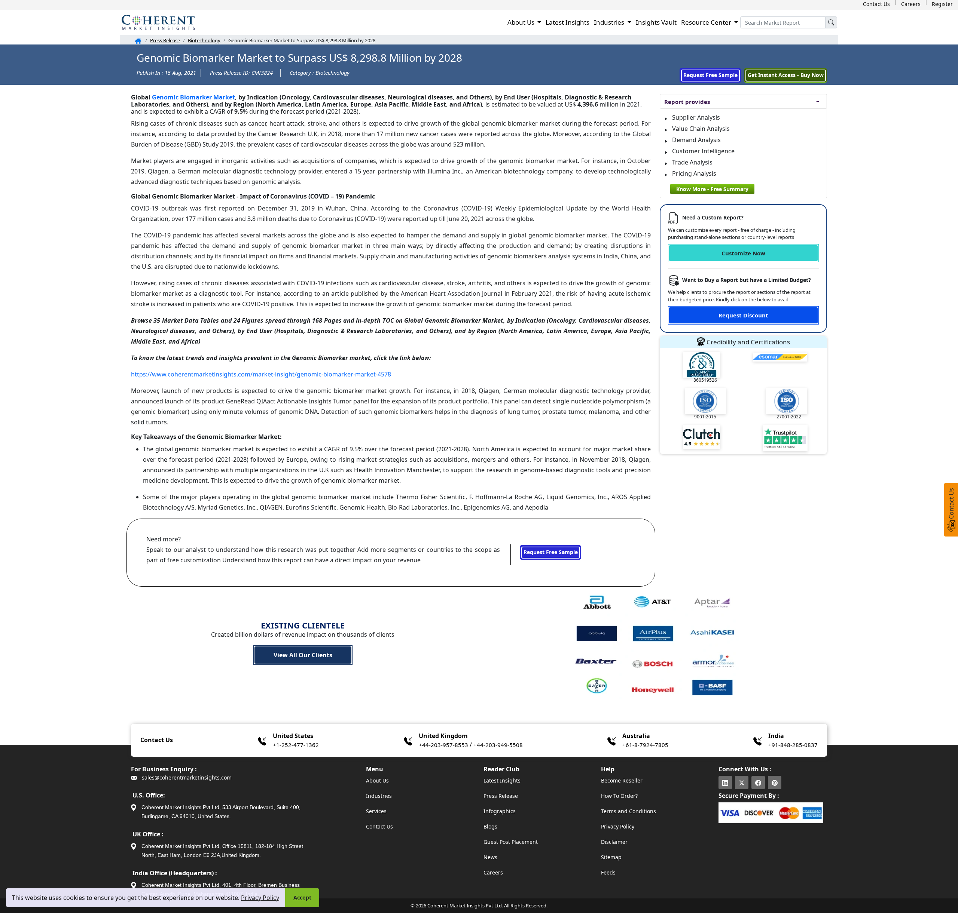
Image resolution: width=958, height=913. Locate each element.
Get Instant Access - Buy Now (786, 75)
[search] (831, 22)
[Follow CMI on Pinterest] (774, 782)
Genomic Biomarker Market (193, 97)
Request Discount (743, 315)
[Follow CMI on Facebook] (758, 782)
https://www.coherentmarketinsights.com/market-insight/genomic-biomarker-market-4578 (261, 374)
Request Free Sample (710, 75)
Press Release (165, 40)
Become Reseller (622, 780)
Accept (302, 897)
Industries (379, 795)
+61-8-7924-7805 (645, 744)
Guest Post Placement (510, 841)
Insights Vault (656, 22)
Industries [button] (610, 22)
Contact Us (876, 3)
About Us (377, 780)
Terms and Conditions (628, 811)
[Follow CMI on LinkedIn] (725, 782)
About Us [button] (521, 22)
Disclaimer (614, 841)
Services (376, 811)
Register (942, 3)
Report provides (687, 101)
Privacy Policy (260, 898)
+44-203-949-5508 (498, 744)
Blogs (490, 826)
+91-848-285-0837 (793, 744)
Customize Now (743, 253)
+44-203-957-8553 (443, 744)
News (490, 857)
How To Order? (619, 795)
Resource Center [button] (707, 22)
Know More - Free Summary (712, 189)
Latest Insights (567, 22)
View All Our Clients (303, 655)
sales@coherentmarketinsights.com (186, 777)
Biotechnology (204, 40)
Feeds (608, 872)
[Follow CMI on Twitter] (741, 782)
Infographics (499, 811)
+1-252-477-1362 (296, 744)
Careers (911, 3)
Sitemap (611, 857)
